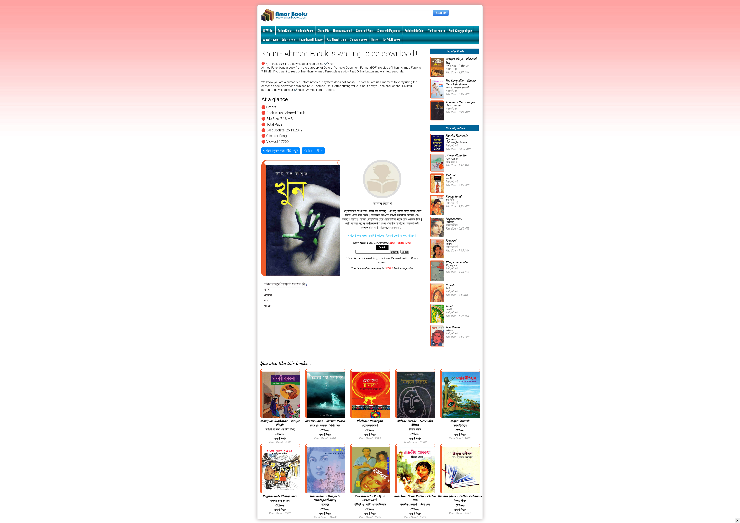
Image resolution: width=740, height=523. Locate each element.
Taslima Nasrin (436, 31)
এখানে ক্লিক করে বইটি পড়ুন (280, 150)
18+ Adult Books (391, 39)
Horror (375, 39)
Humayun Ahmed (342, 31)
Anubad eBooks (304, 31)
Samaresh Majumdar (389, 31)
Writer (269, 31)
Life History (288, 39)
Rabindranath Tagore (311, 39)
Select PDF (313, 150)
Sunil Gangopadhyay (460, 31)
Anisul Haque (270, 39)
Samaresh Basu (364, 31)
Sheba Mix (323, 31)
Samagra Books (358, 39)
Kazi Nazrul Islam (336, 39)
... (309, 363)
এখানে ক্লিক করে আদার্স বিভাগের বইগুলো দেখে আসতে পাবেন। (382, 235)
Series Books (285, 31)
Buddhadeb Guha (414, 31)
